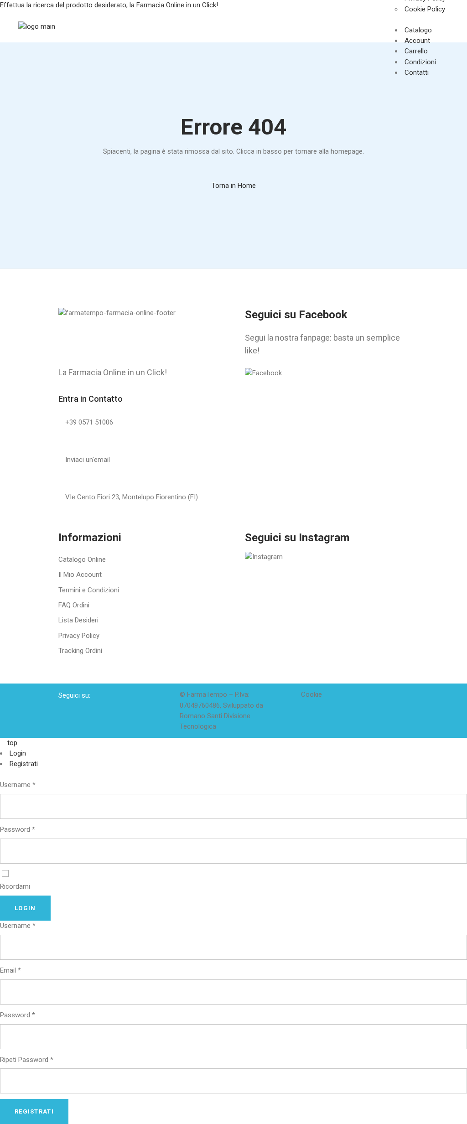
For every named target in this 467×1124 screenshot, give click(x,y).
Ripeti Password (26, 1060)
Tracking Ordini (80, 651)
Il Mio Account (80, 574)
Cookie (311, 694)
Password (17, 829)
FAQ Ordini (73, 605)
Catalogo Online (82, 559)
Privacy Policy (78, 636)
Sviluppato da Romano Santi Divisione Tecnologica (221, 716)
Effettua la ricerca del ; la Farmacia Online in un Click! (110, 5)
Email (10, 970)
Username (18, 785)
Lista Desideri (78, 620)
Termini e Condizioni (88, 590)
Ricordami (15, 886)
